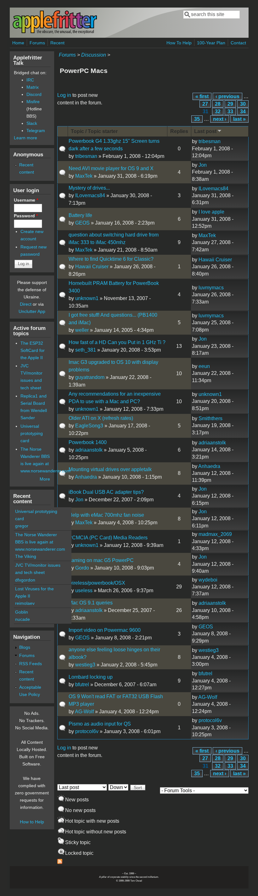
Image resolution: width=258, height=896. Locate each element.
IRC (30, 79)
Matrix (32, 87)
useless (84, 590)
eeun (204, 366)
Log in (64, 95)
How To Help (179, 42)
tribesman (86, 156)
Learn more (25, 137)
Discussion (93, 55)
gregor (21, 525)
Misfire (33, 101)
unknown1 (86, 298)
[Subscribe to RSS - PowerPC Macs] (59, 862)
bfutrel (82, 684)
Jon (203, 165)
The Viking (25, 556)
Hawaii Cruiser (92, 266)
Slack (31, 123)
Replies (179, 131)
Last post (205, 131)
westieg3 (85, 664)
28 (218, 104)
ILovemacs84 (90, 195)
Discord (34, 94)
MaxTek (84, 176)
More (45, 478)
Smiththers (210, 418)
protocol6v (86, 731)
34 (243, 111)
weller (82, 330)
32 (218, 111)
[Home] (55, 32)
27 (205, 104)
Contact (238, 42)
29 (230, 104)
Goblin (21, 612)
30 (243, 104)
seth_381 (85, 350)
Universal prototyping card (31, 433)
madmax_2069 (215, 534)
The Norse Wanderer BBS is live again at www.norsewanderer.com (40, 542)
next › (219, 119)
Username (26, 200)
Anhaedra (86, 477)
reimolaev (25, 603)
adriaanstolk (89, 450)
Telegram (35, 130)
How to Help (32, 821)
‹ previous (227, 96)
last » (239, 119)
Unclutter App (32, 311)
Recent (57, 42)
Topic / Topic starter (94, 131)
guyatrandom (89, 377)
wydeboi (208, 579)
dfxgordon (25, 579)
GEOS (82, 222)
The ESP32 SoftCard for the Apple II (32, 350)
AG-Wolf (84, 711)
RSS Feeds (30, 663)
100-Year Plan (211, 42)
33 (230, 111)
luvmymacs (211, 287)
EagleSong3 (89, 425)
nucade (22, 619)
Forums (37, 42)
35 (197, 119)
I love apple (211, 211)
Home (18, 42)
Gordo (82, 567)
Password (26, 215)
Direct (25, 304)
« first (202, 96)
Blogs (24, 647)
